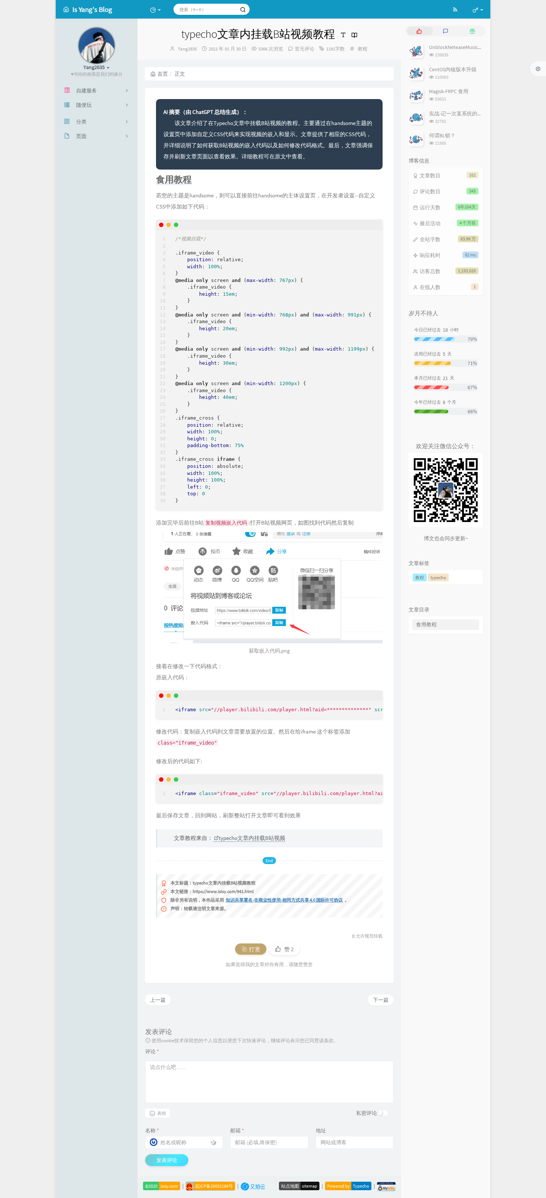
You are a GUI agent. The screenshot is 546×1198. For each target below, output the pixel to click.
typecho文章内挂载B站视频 (252, 837)
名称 (152, 1130)
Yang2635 (187, 49)
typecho (438, 577)
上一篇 (158, 1000)
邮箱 (237, 1130)
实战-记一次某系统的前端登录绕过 (468, 113)
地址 (321, 1130)
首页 (162, 73)
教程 (362, 49)
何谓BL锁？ (442, 135)
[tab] (419, 31)
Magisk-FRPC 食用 (448, 91)
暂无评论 (304, 49)
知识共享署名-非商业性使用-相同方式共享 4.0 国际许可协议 (284, 900)
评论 (152, 1051)
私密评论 (366, 1113)
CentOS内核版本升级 (453, 69)
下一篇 (381, 1000)
